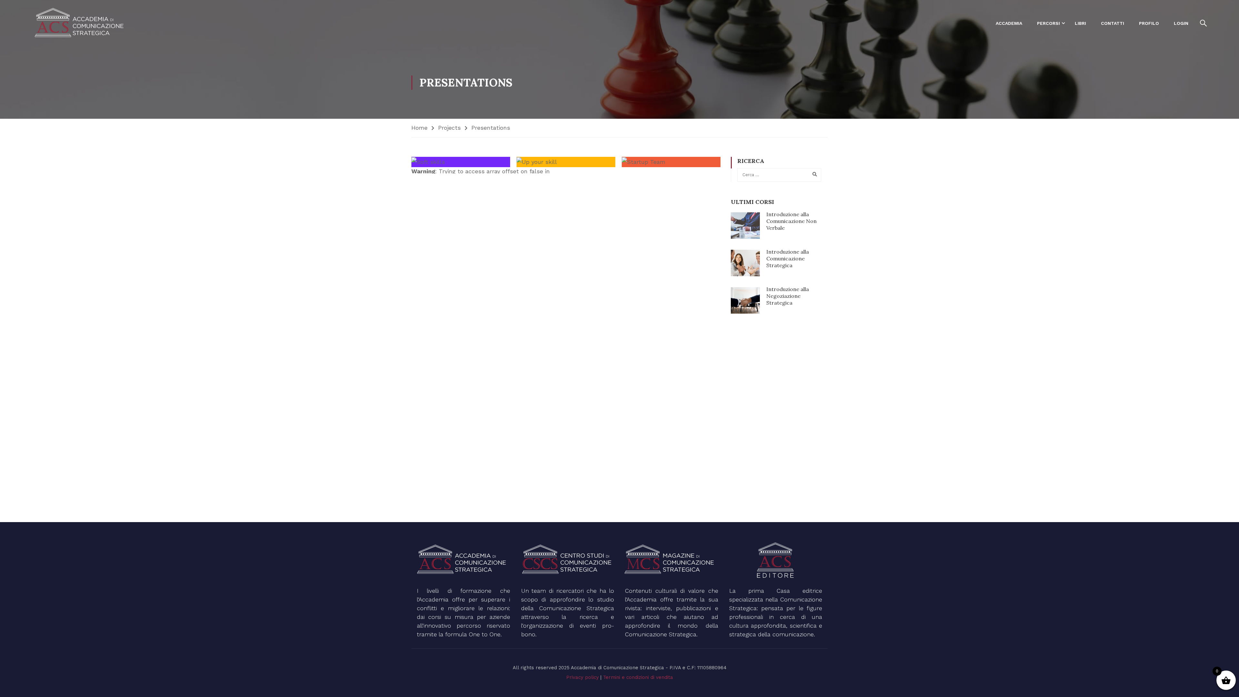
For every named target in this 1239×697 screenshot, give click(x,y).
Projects (449, 127)
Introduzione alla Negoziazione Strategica (787, 296)
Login (1181, 23)
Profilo (1149, 23)
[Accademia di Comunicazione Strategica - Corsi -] (80, 23)
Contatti (1112, 23)
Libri (1080, 23)
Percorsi (1048, 23)
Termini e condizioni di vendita (638, 677)
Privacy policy (582, 677)
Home (419, 127)
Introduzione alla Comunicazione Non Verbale (791, 221)
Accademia (1009, 23)
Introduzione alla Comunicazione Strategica (787, 258)
